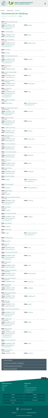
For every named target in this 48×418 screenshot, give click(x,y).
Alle (20, 16)
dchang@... (29, 69)
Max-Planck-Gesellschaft (31, 387)
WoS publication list (7, 96)
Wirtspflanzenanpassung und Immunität (12, 366)
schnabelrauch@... (31, 296)
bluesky (13, 397)
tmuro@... (7, 232)
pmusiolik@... (8, 241)
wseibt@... (29, 304)
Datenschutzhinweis (31, 412)
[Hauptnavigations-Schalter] (45, 3)
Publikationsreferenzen (9, 26)
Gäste (3, 389)
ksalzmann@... (30, 281)
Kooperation (27, 383)
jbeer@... (29, 75)
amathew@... (8, 210)
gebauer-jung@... (31, 139)
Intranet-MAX (13, 400)
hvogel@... (29, 322)
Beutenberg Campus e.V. (31, 389)
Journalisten (4, 385)
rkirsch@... (29, 163)
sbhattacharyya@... (31, 43)
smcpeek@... (30, 216)
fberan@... (29, 34)
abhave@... (7, 52)
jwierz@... (29, 343)
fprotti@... (29, 255)
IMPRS (25, 385)
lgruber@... (29, 147)
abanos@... (29, 25)
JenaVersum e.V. (29, 391)
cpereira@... (30, 121)
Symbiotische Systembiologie (10, 369)
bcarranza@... (30, 200)
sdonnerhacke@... (31, 83)
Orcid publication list (7, 28)
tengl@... (29, 91)
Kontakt (13, 402)
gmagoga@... (8, 187)
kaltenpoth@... (30, 155)
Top (45, 378)
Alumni (3, 387)
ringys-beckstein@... (31, 273)
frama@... (29, 265)
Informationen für (6, 383)
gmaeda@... (7, 179)
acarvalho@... (30, 312)
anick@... (29, 247)
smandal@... (7, 194)
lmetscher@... (8, 226)
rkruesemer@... (30, 171)
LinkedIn (13, 394)
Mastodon (35, 394)
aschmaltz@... (30, 288)
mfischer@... (30, 130)
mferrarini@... (30, 111)
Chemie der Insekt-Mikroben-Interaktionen (13, 363)
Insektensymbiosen (7, 360)
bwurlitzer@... (30, 353)
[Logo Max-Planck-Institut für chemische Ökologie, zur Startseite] (22, 3)
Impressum (14, 412)
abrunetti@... (30, 59)
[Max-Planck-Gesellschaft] (18, 409)
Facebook (35, 397)
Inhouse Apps (35, 400)
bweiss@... (29, 332)
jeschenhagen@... (9, 103)
